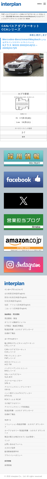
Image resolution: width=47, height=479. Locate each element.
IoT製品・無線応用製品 (14, 326)
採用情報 (8, 461)
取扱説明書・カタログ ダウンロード (19, 329)
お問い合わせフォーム (13, 444)
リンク (7, 440)
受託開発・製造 (11, 318)
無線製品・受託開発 (12, 314)
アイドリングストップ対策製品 (17, 407)
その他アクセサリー (13, 403)
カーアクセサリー (12, 14)
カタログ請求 (10, 448)
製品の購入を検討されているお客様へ (20, 437)
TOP (3, 14)
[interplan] (9, 4)
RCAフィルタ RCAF (13, 399)
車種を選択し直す (38, 35)
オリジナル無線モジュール (15, 322)
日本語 (15, 294)
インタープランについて (14, 289)
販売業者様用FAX (12, 452)
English (21, 294)
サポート (8, 420)
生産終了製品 (10, 333)
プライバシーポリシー (13, 455)
